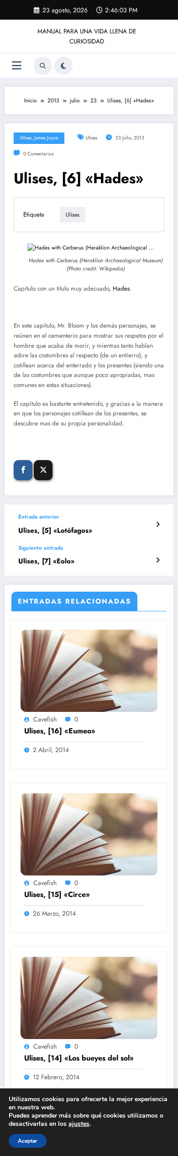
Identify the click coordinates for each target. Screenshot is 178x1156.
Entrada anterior (38, 517)
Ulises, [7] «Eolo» (46, 561)
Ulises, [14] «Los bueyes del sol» (79, 1058)
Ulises (91, 137)
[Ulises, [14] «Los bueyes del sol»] (89, 997)
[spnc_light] (63, 66)
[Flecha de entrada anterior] (158, 524)
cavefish (45, 719)
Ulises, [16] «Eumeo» (59, 731)
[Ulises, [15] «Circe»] (89, 833)
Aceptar (27, 1141)
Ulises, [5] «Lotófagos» (55, 531)
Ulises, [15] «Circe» (57, 895)
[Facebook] (23, 470)
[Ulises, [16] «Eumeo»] (89, 670)
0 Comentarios (38, 153)
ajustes (78, 1124)
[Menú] (16, 65)
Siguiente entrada (40, 548)
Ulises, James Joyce (39, 137)
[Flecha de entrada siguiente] (158, 560)
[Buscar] (43, 66)
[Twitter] (43, 470)
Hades (121, 288)
